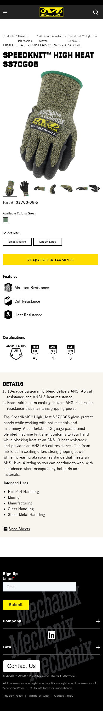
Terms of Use (38, 695)
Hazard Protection (25, 38)
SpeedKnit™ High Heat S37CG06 (83, 38)
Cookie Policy (63, 695)
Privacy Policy (13, 695)
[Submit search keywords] (95, 12)
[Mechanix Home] (51, 12)
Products (8, 36)
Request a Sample (50, 260)
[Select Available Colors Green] (6, 220)
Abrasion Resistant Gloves (51, 38)
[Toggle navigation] (5, 12)
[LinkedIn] (51, 635)
